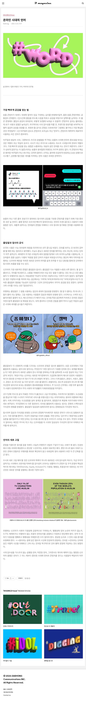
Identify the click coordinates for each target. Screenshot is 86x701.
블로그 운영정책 (7, 689)
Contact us (6, 695)
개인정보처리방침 (8, 692)
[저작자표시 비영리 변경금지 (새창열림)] (27, 578)
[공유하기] (10, 578)
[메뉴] (3, 3)
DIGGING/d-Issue (8, 15)
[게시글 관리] (13, 578)
